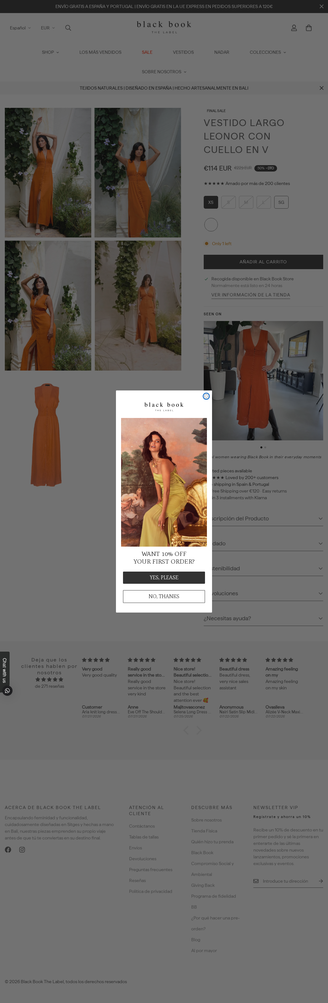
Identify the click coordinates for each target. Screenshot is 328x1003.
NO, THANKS (164, 596)
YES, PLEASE (164, 577)
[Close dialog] (206, 396)
